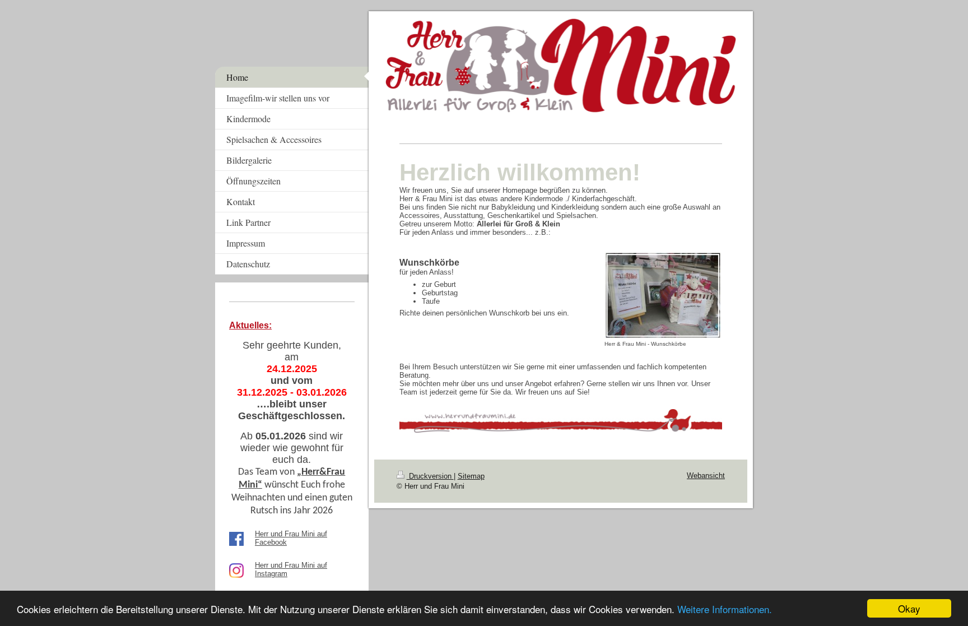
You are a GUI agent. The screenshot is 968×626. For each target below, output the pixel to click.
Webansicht (706, 475)
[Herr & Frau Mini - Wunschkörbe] (663, 295)
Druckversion (430, 476)
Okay (909, 608)
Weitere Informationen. (724, 609)
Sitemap (471, 476)
